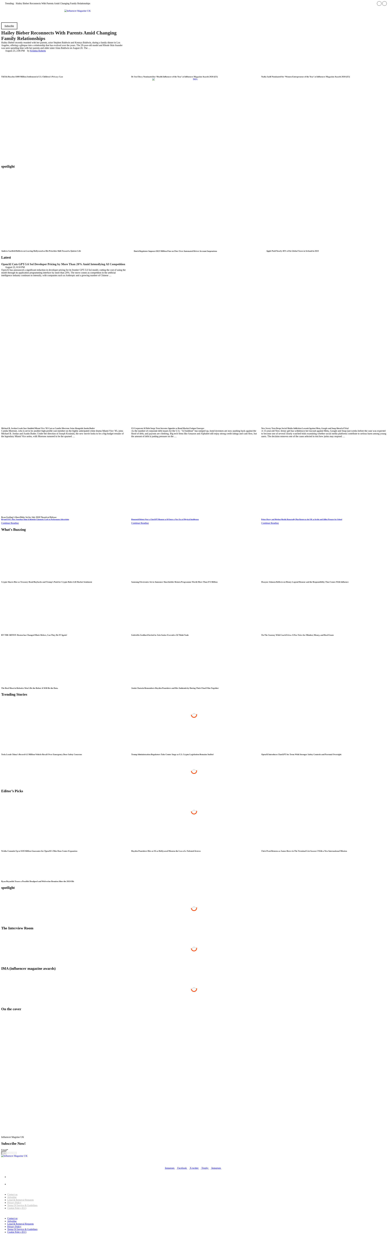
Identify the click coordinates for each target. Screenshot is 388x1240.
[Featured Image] (59, 248)
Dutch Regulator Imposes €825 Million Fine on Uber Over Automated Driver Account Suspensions (175, 251)
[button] (194, 8)
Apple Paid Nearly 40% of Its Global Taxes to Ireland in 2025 (292, 251)
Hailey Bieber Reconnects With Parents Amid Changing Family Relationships (53, 3)
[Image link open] (66, 1110)
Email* (4, 1150)
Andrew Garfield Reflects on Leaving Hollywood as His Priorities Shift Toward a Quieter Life (41, 251)
